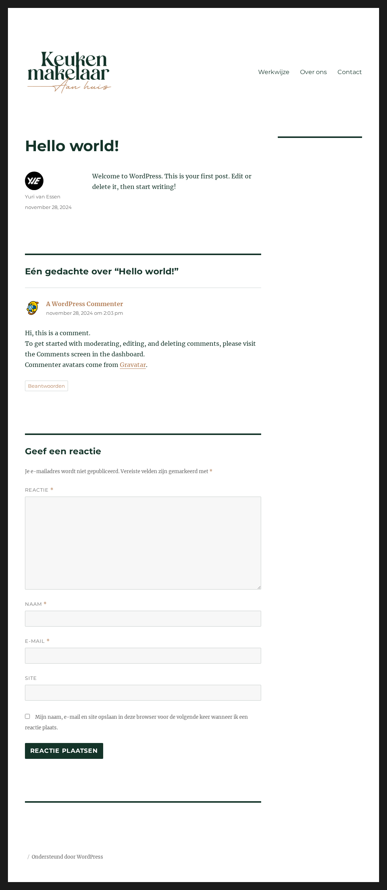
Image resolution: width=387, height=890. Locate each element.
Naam (36, 604)
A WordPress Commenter (84, 304)
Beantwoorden (46, 386)
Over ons (313, 72)
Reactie (39, 490)
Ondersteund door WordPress (67, 857)
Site (31, 678)
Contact (349, 72)
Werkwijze (273, 72)
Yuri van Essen (42, 196)
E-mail (37, 641)
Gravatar (133, 364)
